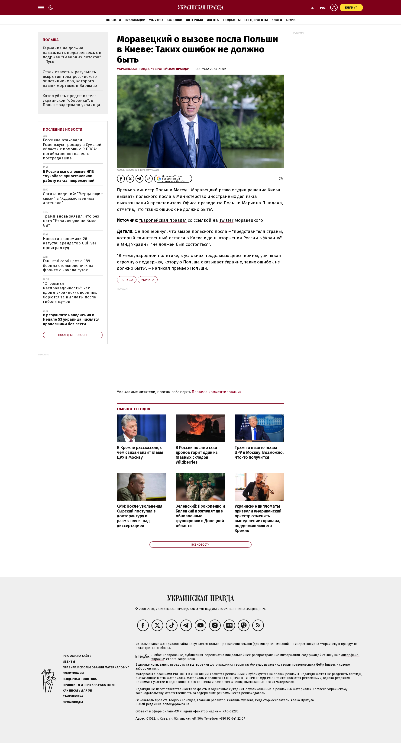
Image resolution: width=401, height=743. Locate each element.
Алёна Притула (302, 700)
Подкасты (232, 20)
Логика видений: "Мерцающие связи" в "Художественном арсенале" (73, 198)
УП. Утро (156, 20)
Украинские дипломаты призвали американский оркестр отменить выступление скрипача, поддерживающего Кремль (258, 518)
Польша (126, 279)
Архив (290, 20)
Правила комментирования (217, 392)
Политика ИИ (73, 673)
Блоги (277, 20)
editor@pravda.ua (176, 704)
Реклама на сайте (77, 656)
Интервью (194, 20)
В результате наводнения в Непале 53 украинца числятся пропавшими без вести (71, 319)
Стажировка (73, 696)
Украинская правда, (134, 69)
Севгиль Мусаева (240, 700)
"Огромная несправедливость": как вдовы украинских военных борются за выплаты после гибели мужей (70, 292)
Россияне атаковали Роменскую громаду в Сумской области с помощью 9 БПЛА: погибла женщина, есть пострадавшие (72, 149)
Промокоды (73, 702)
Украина (147, 279)
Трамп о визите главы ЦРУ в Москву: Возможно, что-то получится (259, 452)
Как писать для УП (77, 690)
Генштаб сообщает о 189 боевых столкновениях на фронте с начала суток (68, 265)
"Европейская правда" (170, 69)
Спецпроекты (256, 20)
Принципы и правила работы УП (89, 684)
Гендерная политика (80, 679)
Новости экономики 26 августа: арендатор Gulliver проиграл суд (69, 243)
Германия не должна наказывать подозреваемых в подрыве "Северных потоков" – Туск (72, 55)
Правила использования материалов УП (96, 667)
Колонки (174, 20)
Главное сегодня (133, 409)
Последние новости (62, 129)
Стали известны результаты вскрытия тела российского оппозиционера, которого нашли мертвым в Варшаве (70, 79)
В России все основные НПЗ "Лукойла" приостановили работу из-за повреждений (68, 176)
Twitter (226, 220)
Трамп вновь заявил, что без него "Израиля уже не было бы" (71, 221)
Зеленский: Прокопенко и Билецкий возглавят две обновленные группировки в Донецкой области (200, 516)
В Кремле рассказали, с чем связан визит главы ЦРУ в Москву (140, 452)
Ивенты (213, 20)
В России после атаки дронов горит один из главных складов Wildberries (197, 455)
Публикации (135, 20)
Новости (113, 20)
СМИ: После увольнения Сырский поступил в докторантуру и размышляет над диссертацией (139, 516)
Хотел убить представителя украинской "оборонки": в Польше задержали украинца (71, 100)
